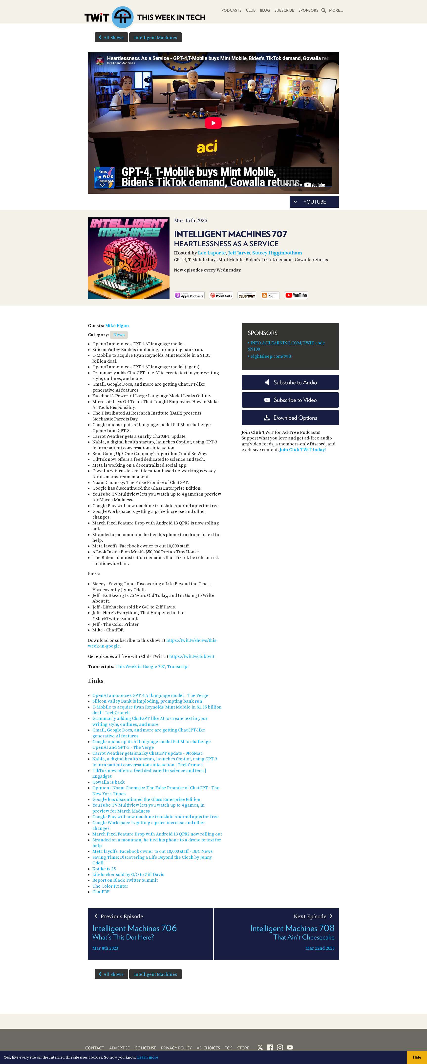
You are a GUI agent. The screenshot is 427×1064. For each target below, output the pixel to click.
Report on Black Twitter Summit (125, 880)
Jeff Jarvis (239, 253)
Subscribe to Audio (295, 382)
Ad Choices (208, 1048)
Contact (94, 1048)
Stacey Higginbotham (277, 253)
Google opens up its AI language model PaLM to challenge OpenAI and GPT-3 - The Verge (151, 744)
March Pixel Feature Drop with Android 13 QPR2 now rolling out (157, 834)
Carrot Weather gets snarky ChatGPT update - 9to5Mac (147, 753)
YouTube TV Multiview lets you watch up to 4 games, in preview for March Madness (148, 808)
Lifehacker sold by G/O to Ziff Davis (128, 874)
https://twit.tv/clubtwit (191, 656)
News (119, 335)
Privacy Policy (176, 1048)
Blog (265, 10)
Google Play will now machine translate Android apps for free (155, 817)
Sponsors (308, 10)
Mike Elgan (117, 326)
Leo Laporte (212, 253)
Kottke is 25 (104, 869)
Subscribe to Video (295, 399)
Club (251, 10)
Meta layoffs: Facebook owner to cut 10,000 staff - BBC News (152, 851)
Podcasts (231, 10)
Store (243, 1048)
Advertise (119, 1048)
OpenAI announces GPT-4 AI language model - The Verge (150, 695)
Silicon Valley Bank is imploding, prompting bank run (147, 701)
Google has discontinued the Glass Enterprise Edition (146, 799)
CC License (145, 1048)
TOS (228, 1048)
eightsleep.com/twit (271, 356)
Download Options (295, 417)
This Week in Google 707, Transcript (152, 666)
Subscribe (284, 10)
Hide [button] (417, 1057)
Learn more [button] (147, 1057)
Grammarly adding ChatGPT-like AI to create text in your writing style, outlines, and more (150, 721)
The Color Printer (110, 886)
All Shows (113, 38)
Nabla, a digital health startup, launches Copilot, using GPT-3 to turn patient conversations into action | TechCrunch (154, 762)
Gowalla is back (108, 782)
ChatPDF (100, 892)
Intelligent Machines (155, 38)
